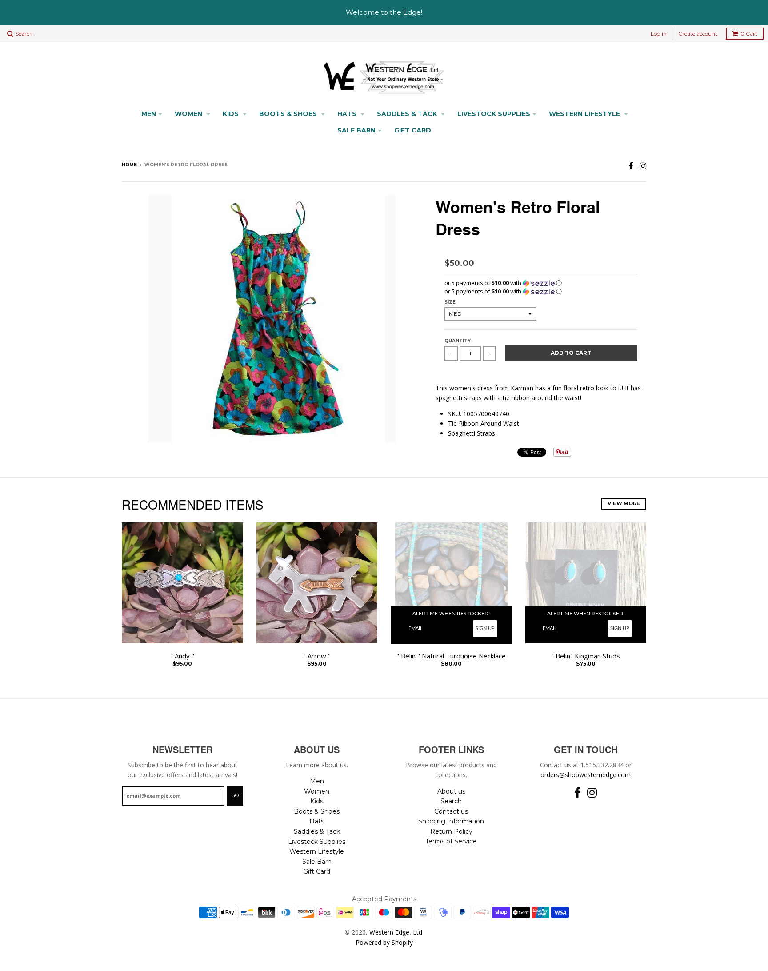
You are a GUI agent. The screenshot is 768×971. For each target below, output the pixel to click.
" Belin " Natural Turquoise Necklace (451, 656)
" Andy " (182, 656)
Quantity (457, 341)
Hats (347, 114)
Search (451, 801)
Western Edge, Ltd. (396, 932)
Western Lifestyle (585, 114)
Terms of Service (451, 841)
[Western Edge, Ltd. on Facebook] (630, 165)
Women (189, 114)
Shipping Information (451, 821)
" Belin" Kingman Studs (585, 656)
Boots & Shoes (289, 114)
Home (129, 165)
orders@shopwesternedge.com (585, 774)
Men (148, 114)
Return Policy (451, 831)
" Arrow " (317, 656)
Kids (231, 114)
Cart (748, 33)
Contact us (451, 811)
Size (450, 302)
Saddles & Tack (408, 114)
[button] (540, 283)
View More (624, 503)
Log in (659, 33)
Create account (697, 33)
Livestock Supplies (493, 114)
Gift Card (412, 130)
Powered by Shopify (384, 942)
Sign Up (485, 628)
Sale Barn (356, 130)
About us (451, 791)
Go (235, 795)
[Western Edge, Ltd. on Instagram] (643, 165)
